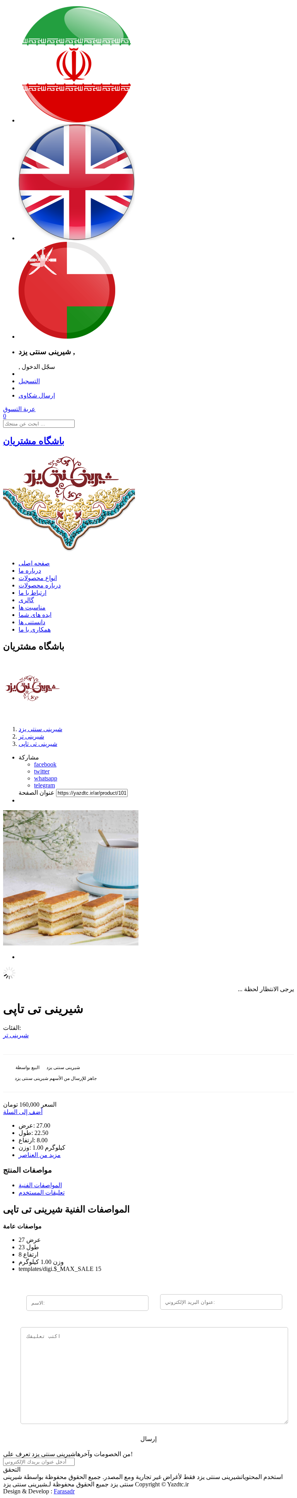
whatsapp (45, 778)
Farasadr (64, 1491)
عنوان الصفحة (37, 792)
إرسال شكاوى (37, 395)
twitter (42, 771)
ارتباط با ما (32, 592)
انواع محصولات (38, 578)
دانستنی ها (32, 622)
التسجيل (29, 381)
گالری (26, 600)
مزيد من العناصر (40, 1155)
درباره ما (30, 570)
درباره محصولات (40, 585)
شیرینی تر (16, 1035)
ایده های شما (35, 614)
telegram (44, 785)
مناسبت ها (32, 607)
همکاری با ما (35, 629)
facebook (45, 764)
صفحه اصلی (34, 563)
